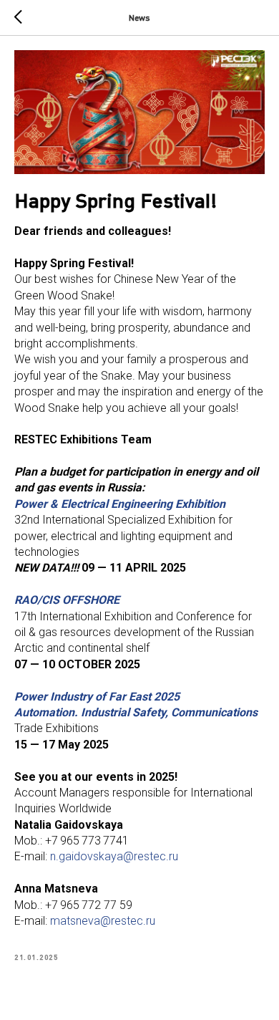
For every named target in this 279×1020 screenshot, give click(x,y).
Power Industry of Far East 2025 (97, 696)
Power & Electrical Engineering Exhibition (119, 504)
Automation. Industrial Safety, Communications (136, 712)
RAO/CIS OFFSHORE (66, 600)
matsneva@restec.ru (102, 921)
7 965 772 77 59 (92, 905)
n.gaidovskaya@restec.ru (114, 856)
